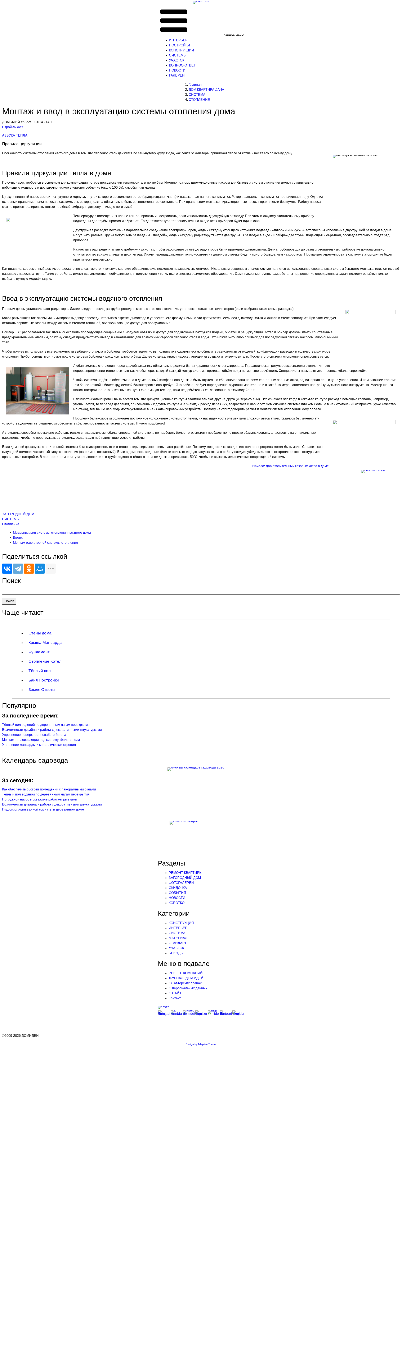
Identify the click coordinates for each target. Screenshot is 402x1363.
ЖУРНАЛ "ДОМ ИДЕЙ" (187, 978)
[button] (201, 21)
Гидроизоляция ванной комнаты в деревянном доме (43, 809)
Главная (195, 84)
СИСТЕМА (197, 94)
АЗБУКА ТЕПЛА (14, 135)
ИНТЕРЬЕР (178, 40)
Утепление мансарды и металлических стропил (39, 745)
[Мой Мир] (40, 569)
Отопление (10, 524)
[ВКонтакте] (7, 569)
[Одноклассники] (29, 569)
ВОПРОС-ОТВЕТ (182, 65)
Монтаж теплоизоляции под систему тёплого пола (41, 740)
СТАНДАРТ (178, 943)
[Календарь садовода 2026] (201, 769)
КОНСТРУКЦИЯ (181, 923)
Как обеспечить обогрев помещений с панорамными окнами (49, 789)
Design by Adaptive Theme (201, 1044)
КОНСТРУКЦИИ (181, 50)
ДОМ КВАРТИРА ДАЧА (206, 89)
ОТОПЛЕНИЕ (199, 99)
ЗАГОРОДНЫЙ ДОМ (18, 514)
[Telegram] (18, 569)
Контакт (175, 998)
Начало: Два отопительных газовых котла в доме (290, 466)
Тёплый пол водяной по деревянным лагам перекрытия (46, 724)
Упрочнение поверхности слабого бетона (34, 734)
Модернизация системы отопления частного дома (52, 532)
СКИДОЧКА (178, 888)
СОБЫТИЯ (177, 893)
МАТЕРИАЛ (178, 938)
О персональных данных (188, 988)
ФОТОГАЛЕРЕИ (181, 883)
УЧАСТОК (176, 60)
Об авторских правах (185, 983)
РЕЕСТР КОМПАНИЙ (186, 973)
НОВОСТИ (177, 70)
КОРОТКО (176, 903)
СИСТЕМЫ (177, 55)
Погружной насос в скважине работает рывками (39, 799)
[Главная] (201, 2)
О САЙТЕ (176, 993)
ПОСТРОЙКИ (179, 45)
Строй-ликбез (12, 127)
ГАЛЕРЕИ (177, 75)
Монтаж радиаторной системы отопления (45, 542)
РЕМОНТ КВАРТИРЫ (185, 873)
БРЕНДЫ (176, 953)
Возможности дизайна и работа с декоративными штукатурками (52, 729)
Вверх (18, 537)
